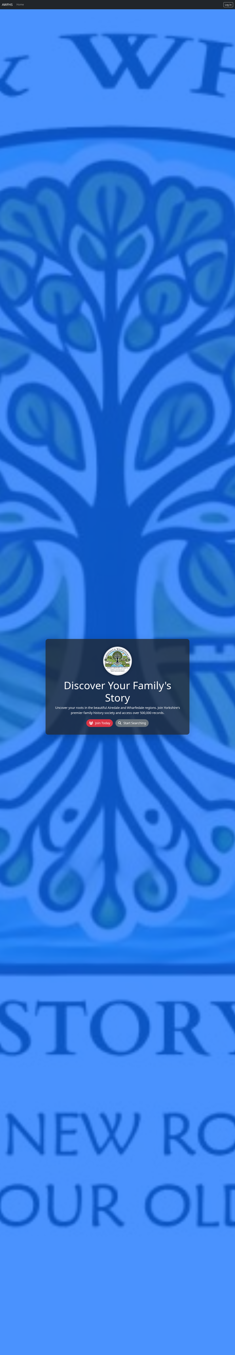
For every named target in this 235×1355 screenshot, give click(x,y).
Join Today (102, 723)
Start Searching (134, 723)
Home (20, 4)
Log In (228, 4)
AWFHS (7, 4)
